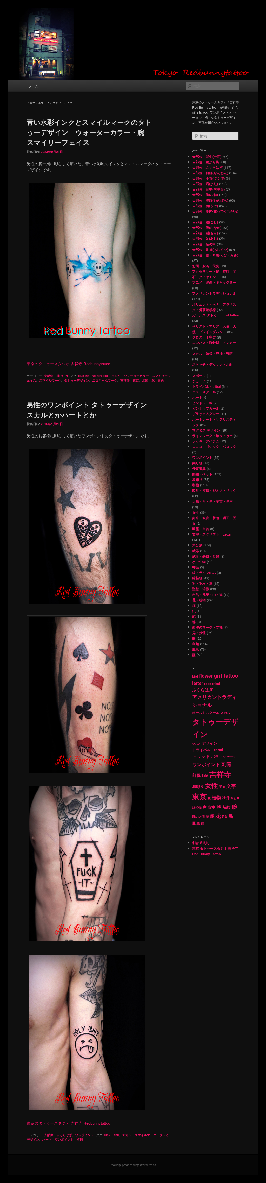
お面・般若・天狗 (205, 265)
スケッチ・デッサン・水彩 (212, 364)
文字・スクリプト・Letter (212, 534)
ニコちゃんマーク (104, 380)
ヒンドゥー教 (202, 402)
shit (116, 1134)
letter (197, 683)
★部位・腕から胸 (205, 161)
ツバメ (196, 743)
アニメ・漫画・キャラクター (214, 282)
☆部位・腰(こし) (205, 222)
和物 (195, 484)
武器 (195, 550)
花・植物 (199, 599)
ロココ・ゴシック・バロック (214, 446)
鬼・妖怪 (199, 632)
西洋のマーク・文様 (207, 627)
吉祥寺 (125, 380)
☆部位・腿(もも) (205, 232)
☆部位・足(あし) (205, 238)
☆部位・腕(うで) (56, 375)
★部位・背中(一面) (206, 156)
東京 (136, 380)
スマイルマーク (50, 380)
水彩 (145, 380)
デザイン (209, 743)
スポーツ (199, 375)
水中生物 (199, 561)
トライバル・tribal (206, 386)
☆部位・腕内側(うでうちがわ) (215, 211)
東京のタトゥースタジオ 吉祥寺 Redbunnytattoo (68, 363)
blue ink (83, 375)
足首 (225, 817)
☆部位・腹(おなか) (206, 227)
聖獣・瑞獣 (200, 588)
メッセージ (227, 756)
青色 (161, 380)
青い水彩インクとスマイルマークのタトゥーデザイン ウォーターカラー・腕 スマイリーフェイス (89, 132)
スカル (126, 1134)
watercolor (100, 375)
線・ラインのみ (204, 572)
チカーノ (199, 380)
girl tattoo (226, 675)
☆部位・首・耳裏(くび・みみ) (215, 254)
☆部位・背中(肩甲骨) (208, 189)
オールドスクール (205, 712)
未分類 (197, 545)
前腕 (196, 775)
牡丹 (226, 797)
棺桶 (80, 1139)
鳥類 (195, 643)
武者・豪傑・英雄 (205, 556)
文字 (231, 786)
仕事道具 (199, 468)
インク (116, 375)
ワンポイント (84, 1134)
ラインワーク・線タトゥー (212, 435)
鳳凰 (195, 649)
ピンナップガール (205, 408)
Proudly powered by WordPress (133, 1165)
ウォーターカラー (136, 375)
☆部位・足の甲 (204, 244)
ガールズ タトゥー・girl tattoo (215, 315)
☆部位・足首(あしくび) (210, 249)
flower (206, 675)
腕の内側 (198, 816)
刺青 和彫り (201, 842)
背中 (212, 807)
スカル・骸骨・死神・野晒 (212, 353)
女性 (195, 512)
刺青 (226, 764)
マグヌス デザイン (206, 430)
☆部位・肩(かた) (205, 183)
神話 (195, 567)
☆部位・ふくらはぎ (58, 1134)
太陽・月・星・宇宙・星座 (212, 501)
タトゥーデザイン (76, 380)
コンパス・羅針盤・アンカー (214, 342)
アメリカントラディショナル (214, 293)
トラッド (201, 756)
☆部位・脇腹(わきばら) (210, 200)
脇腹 (227, 807)
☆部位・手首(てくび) (208, 178)
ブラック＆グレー (205, 413)
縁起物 (197, 577)
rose (207, 683)
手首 (222, 787)
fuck (107, 1134)
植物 (216, 797)
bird (195, 676)
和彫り (197, 479)
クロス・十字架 (204, 337)
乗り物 (197, 463)
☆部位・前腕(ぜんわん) (210, 172)
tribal (216, 683)
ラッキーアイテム (205, 441)
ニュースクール (204, 391)
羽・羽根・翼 (202, 583)
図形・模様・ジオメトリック (214, 490)
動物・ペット (202, 473)
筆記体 (235, 798)
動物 (205, 775)
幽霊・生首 (200, 528)
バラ (215, 756)
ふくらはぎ (202, 690)
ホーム (33, 85)
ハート (47, 1139)
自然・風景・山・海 (207, 594)
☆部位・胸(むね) (205, 194)
